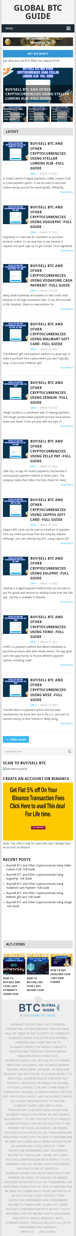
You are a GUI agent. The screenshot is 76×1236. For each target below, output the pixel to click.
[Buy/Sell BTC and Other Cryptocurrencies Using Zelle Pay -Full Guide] (15, 449)
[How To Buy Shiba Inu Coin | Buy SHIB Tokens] (61, 960)
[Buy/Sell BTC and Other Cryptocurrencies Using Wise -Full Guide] (15, 687)
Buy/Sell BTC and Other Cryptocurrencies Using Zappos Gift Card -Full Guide (48, 510)
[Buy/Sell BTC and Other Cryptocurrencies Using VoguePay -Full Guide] (15, 214)
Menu (9, 28)
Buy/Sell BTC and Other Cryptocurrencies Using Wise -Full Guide (48, 690)
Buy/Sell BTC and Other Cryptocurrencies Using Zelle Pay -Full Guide (50, 451)
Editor (33, 173)
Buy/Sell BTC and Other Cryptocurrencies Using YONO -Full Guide (48, 627)
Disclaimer (47, 1231)
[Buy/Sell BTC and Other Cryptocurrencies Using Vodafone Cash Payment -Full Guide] (15, 273)
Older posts (18, 739)
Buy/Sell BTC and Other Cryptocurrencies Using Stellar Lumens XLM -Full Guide (48, 155)
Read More (67, 192)
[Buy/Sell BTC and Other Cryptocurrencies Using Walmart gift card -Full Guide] (15, 331)
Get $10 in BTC (37, 53)
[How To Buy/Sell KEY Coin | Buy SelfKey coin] (38, 964)
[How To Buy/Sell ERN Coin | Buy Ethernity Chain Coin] (14, 964)
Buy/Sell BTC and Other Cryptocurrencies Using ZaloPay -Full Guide (49, 568)
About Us (27, 1231)
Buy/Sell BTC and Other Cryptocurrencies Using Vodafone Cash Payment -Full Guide (51, 276)
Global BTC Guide (38, 12)
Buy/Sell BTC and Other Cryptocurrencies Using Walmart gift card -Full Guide (49, 334)
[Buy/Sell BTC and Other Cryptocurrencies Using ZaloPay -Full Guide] (15, 566)
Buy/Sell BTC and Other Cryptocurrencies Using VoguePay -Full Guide (51, 217)
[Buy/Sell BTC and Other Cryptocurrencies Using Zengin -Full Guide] (15, 390)
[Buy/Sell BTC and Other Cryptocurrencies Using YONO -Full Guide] (15, 624)
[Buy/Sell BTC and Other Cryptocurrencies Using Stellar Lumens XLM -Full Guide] (15, 151)
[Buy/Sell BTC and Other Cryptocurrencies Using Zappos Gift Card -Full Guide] (15, 507)
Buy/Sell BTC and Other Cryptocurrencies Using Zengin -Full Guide (49, 392)
